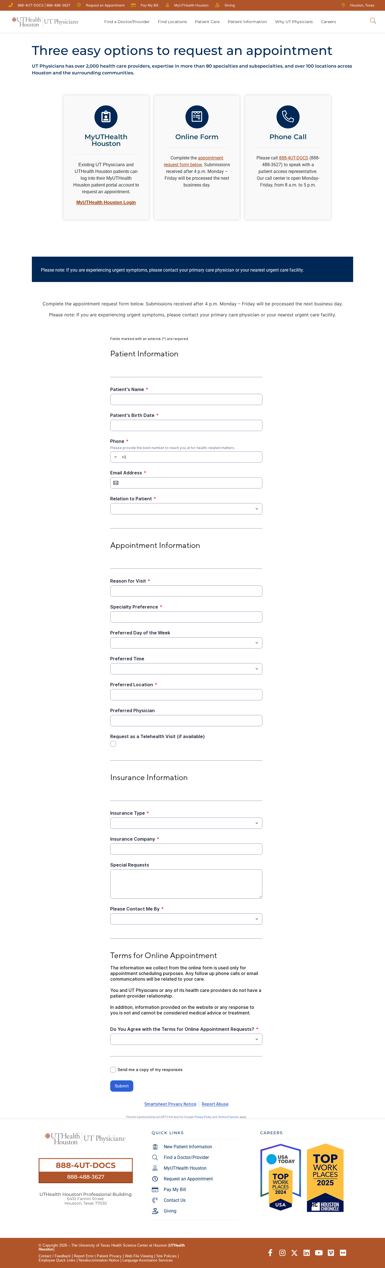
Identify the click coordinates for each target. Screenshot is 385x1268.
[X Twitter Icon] (294, 1252)
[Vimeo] (330, 1252)
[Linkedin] (306, 1252)
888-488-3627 (85, 1176)
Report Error (84, 1256)
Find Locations (172, 21)
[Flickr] (342, 1252)
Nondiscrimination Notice (99, 1260)
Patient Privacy (109, 1256)
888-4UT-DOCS (86, 1165)
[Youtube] (318, 1252)
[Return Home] (46, 22)
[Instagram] (282, 1252)
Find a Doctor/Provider (127, 21)
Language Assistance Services (147, 1260)
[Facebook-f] (270, 1252)
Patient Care (207, 21)
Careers (328, 21)
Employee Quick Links (57, 1260)
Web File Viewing (139, 1256)
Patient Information (247, 21)
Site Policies (166, 1256)
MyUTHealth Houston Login (106, 202)
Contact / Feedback (55, 1256)
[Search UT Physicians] (373, 21)
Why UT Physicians (294, 21)
